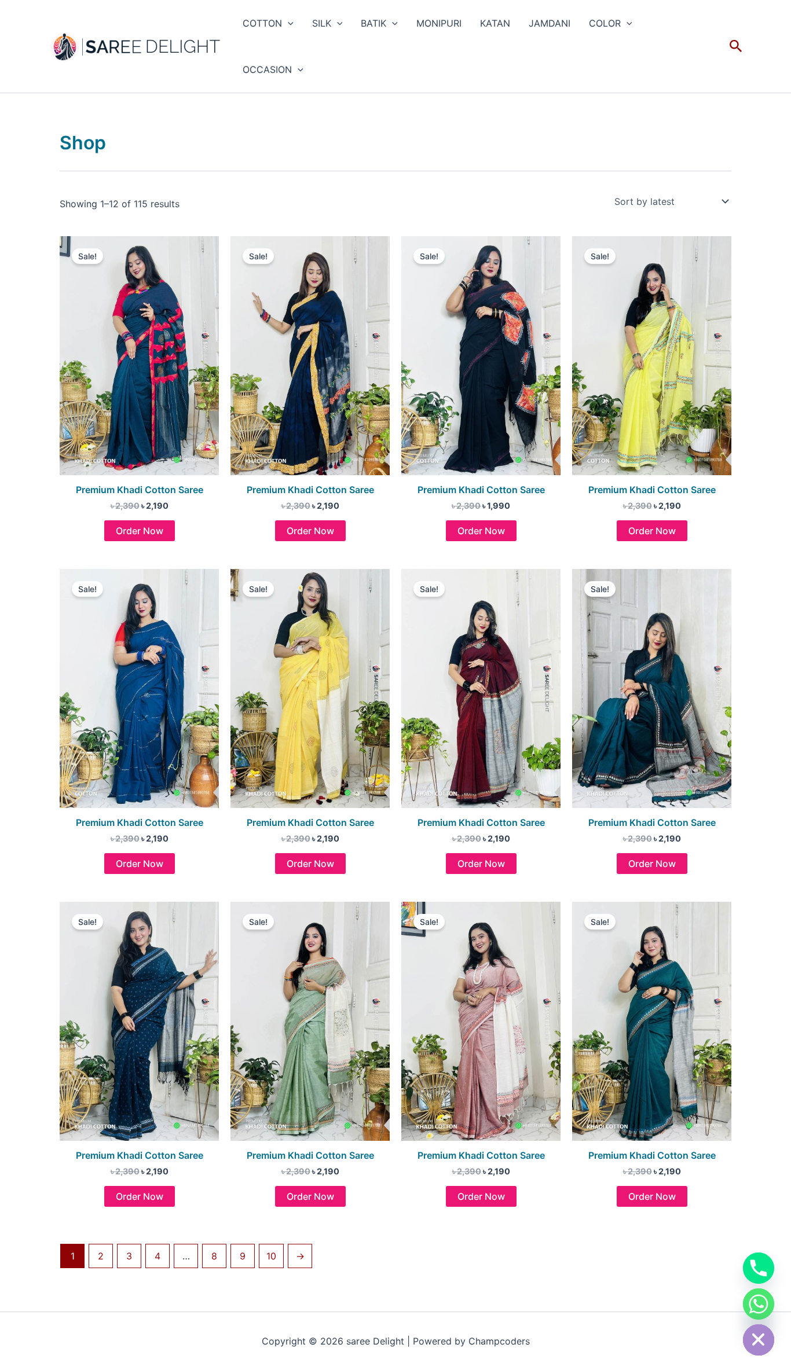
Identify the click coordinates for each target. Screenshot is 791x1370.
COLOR (605, 23)
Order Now (139, 531)
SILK (321, 23)
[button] (288, 23)
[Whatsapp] (758, 1304)
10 (271, 1256)
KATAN (495, 23)
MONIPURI (439, 23)
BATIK (373, 23)
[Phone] (758, 1268)
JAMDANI (549, 23)
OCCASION (267, 69)
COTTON (262, 23)
